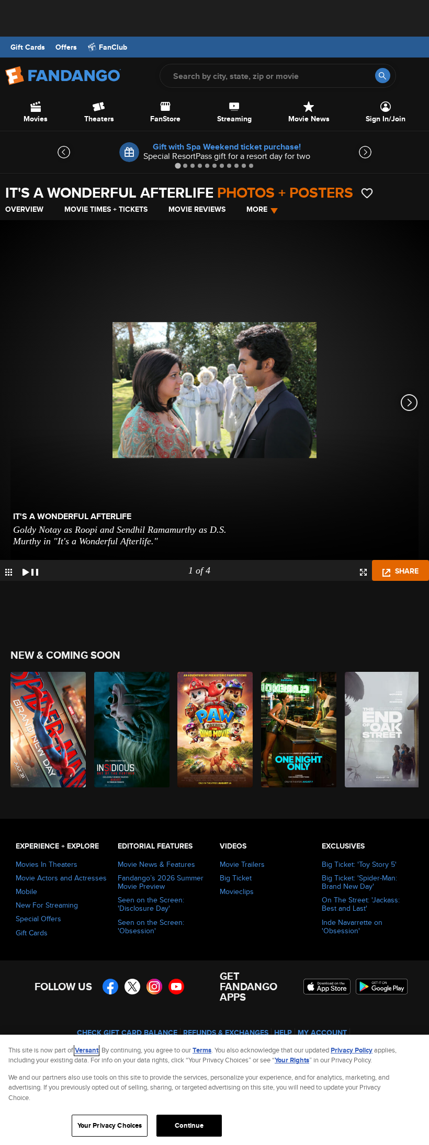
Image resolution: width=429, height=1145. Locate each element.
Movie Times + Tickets (106, 209)
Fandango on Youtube (176, 986)
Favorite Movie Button (367, 193)
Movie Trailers (242, 864)
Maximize (363, 572)
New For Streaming (47, 905)
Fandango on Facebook (110, 986)
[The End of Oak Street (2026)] (380, 729)
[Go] (382, 75)
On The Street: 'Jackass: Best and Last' (361, 904)
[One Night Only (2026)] (297, 729)
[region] (214, 1090)
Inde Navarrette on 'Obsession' (352, 926)
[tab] (177, 165)
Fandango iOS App (327, 986)
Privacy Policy (351, 1050)
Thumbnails (8, 572)
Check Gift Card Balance (127, 1032)
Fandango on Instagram (154, 986)
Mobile (26, 891)
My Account (322, 1032)
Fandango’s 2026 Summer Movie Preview (161, 882)
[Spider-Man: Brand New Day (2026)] (46, 729)
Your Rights (292, 1060)
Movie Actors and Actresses (61, 878)
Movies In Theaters (46, 864)
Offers (66, 47)
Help (283, 1032)
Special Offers (38, 918)
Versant (86, 1050)
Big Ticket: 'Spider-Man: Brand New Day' (359, 882)
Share (406, 571)
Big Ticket (236, 878)
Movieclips (237, 891)
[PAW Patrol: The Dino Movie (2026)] (213, 729)
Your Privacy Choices (109, 1125)
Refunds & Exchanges (225, 1032)
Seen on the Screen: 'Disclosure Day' (151, 904)
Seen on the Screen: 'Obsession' (151, 926)
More (256, 209)
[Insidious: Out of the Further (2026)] (130, 729)
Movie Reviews (196, 209)
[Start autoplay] (30, 570)
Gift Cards (27, 47)
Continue (189, 1125)
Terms (202, 1050)
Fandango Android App (382, 986)
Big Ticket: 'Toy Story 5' (359, 864)
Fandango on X (132, 986)
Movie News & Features (156, 864)
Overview (24, 209)
